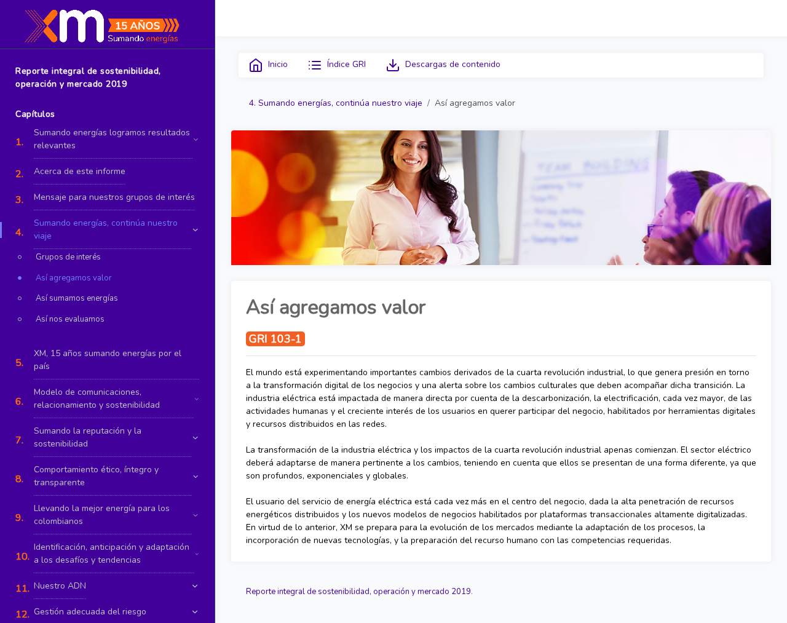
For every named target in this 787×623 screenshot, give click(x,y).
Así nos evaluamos (70, 319)
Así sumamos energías (77, 298)
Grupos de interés (68, 257)
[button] (107, 139)
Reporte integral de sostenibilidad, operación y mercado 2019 (358, 591)
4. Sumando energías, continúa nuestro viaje (335, 103)
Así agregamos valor (74, 278)
